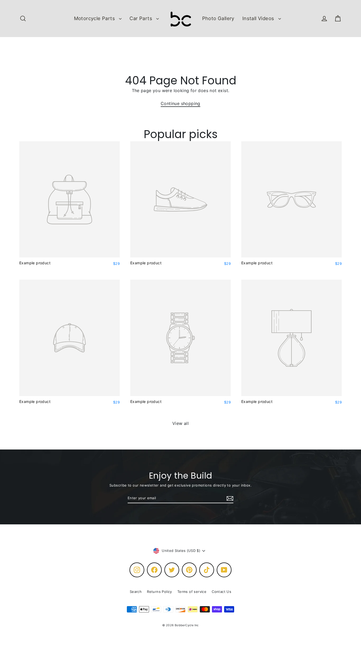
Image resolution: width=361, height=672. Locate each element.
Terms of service (191, 591)
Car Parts (141, 18)
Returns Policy (159, 591)
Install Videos (259, 18)
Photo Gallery (218, 18)
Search (136, 591)
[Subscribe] (229, 498)
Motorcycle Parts (95, 18)
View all (180, 423)
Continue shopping (180, 103)
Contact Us (221, 591)
